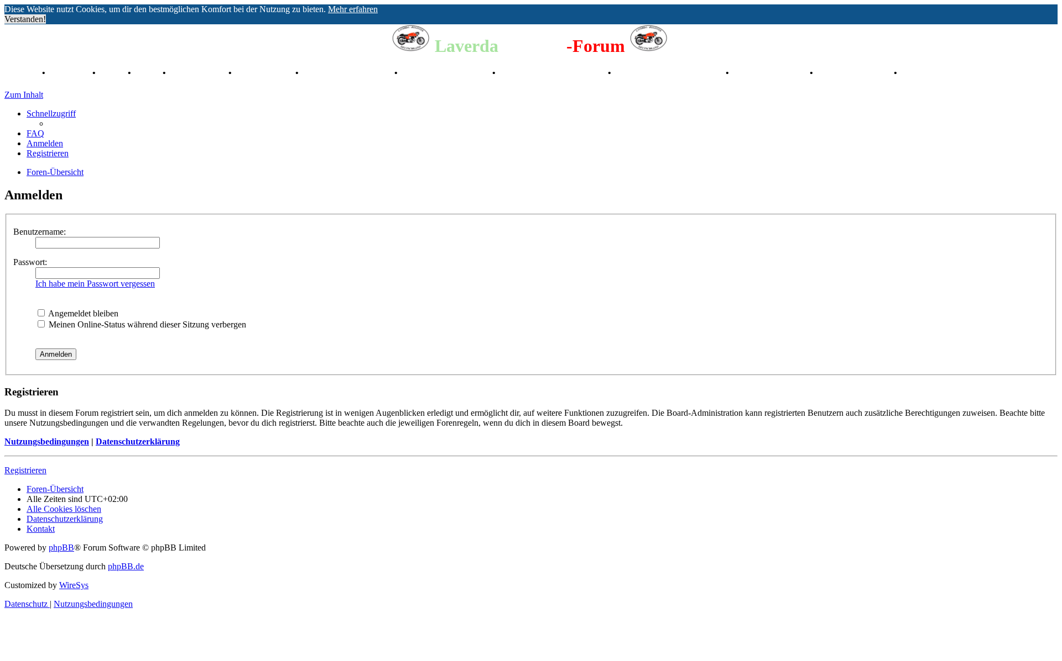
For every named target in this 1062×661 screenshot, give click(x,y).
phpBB (61, 547)
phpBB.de (126, 566)
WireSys (73, 585)
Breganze (22, 72)
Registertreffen (198, 72)
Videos (148, 72)
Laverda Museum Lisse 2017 (669, 72)
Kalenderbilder (264, 72)
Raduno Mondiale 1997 (446, 72)
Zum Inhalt (23, 94)
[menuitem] (35, 133)
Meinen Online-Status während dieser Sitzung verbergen (146, 324)
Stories (113, 72)
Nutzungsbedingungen (46, 441)
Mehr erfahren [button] (353, 9)
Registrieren (25, 470)
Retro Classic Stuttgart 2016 (553, 72)
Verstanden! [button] (25, 19)
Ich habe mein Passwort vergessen (95, 283)
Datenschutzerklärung (138, 441)
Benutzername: (39, 231)
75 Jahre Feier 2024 (855, 72)
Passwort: (30, 262)
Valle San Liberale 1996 (347, 72)
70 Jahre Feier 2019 (770, 72)
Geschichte (70, 72)
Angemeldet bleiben (82, 313)
